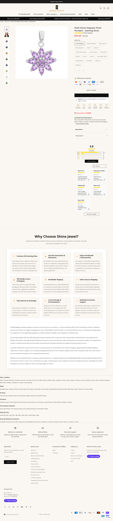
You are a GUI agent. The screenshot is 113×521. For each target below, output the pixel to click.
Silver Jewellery (51, 14)
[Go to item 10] (6, 82)
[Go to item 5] (6, 52)
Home (1, 21)
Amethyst (43, 422)
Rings (1, 380)
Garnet (60, 422)
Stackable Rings (4, 389)
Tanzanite (2, 422)
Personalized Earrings (17, 408)
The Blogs (55, 453)
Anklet (40, 380)
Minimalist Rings (62, 389)
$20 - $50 (7, 21)
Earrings (6, 380)
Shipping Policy (35, 458)
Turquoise (71, 422)
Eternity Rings (22, 389)
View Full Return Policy (82, 123)
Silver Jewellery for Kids (88, 380)
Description (79, 129)
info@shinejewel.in (13, 494)
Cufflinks (49, 380)
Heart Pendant (31, 402)
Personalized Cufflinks (42, 408)
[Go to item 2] (6, 34)
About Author (34, 483)
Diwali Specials (28, 382)
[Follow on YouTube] (22, 507)
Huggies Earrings (30, 395)
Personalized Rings (5, 408)
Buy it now (91, 95)
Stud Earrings (21, 395)
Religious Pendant (67, 402)
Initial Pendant (48, 402)
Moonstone (37, 422)
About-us (33, 450)
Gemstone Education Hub (38, 472)
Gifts (80, 14)
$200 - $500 (36, 415)
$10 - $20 (9, 415)
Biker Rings (71, 389)
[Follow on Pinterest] (18, 507)
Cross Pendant (40, 402)
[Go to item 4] (6, 46)
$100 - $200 (28, 415)
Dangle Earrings (13, 395)
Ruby (16, 422)
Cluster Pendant (22, 402)
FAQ (72, 461)
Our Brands (34, 461)
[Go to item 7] (6, 64)
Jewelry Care (34, 453)
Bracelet (23, 380)
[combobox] (100, 166)
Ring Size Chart (35, 475)
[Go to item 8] (6, 70)
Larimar (77, 422)
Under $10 (3, 415)
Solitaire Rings (53, 389)
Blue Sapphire (30, 422)
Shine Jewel (16, 327)
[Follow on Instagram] (13, 507)
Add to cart (91, 90)
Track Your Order (75, 458)
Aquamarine (22, 422)
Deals (93, 14)
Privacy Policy (34, 464)
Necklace (17, 380)
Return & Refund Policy (37, 456)
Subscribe (10, 462)
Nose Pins (35, 380)
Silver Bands (30, 389)
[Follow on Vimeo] (26, 507)
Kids (86, 14)
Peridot (56, 422)
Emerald (8, 422)
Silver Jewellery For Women (73, 380)
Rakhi (44, 380)
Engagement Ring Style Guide (39, 480)
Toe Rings (29, 380)
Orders (73, 453)
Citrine (65, 422)
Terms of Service (35, 466)
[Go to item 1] (6, 28)
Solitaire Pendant (4, 402)
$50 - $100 (21, 415)
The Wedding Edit (24, 14)
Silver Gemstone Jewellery (102, 380)
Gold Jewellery (38, 14)
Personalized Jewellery (67, 14)
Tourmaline (50, 422)
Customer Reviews (36, 477)
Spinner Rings (78, 389)
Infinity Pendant (57, 402)
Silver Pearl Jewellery (5, 382)
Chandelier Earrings (41, 395)
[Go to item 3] (6, 40)
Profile (72, 450)
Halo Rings (38, 389)
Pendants (11, 380)
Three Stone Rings (88, 389)
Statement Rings (13, 389)
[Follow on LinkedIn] (30, 507)
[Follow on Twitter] (9, 507)
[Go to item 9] (6, 76)
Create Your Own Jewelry (38, 469)
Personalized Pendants (30, 408)
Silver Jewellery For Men (59, 380)
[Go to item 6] (6, 58)
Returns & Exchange (76, 456)
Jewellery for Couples (17, 382)
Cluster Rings (45, 389)
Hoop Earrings (4, 395)
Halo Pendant (13, 402)
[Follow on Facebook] (5, 507)
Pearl (12, 422)
